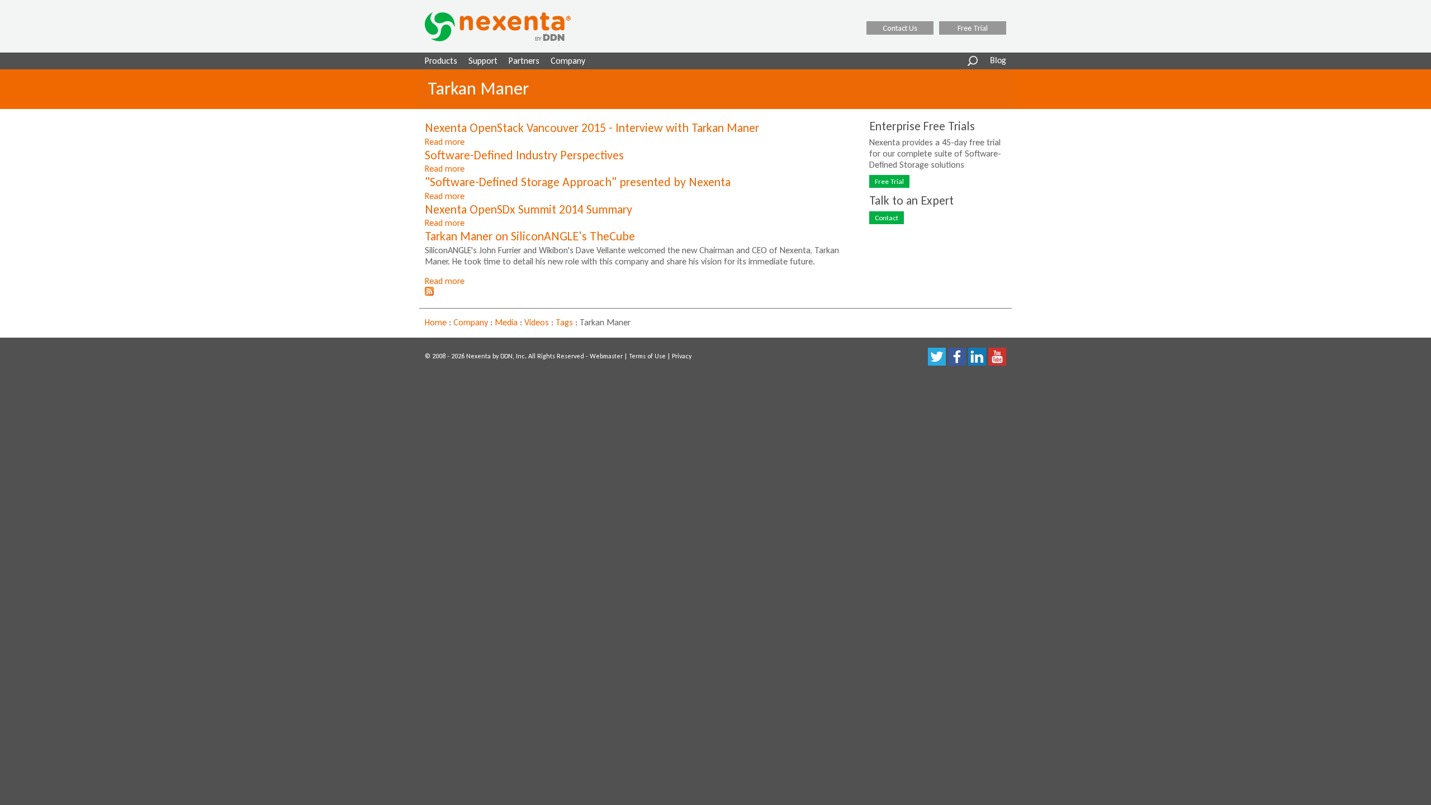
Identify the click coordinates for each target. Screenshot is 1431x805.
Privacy (681, 356)
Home (436, 322)
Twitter (937, 357)
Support (482, 60)
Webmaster (606, 356)
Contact (886, 218)
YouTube (997, 357)
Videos (536, 322)
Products (441, 60)
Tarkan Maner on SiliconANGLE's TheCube (530, 236)
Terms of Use (647, 356)
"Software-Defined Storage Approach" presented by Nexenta (578, 182)
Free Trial (973, 28)
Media (506, 322)
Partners (524, 60)
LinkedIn (977, 357)
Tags (564, 322)
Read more (445, 141)
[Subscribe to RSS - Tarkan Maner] (429, 292)
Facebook (957, 357)
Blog (998, 60)
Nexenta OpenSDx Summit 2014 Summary (528, 209)
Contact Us (900, 28)
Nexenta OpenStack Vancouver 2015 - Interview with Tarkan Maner (592, 127)
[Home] (512, 26)
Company (568, 60)
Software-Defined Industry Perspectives (524, 155)
